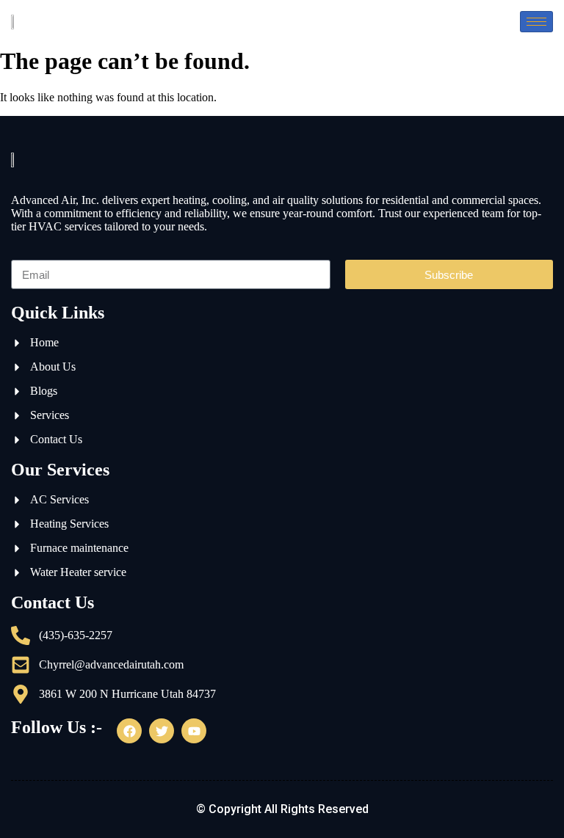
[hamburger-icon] (536, 21)
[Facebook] (129, 730)
